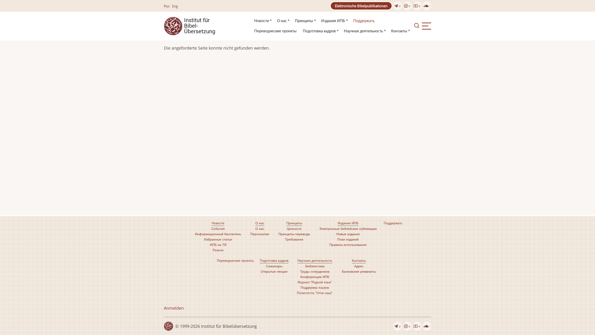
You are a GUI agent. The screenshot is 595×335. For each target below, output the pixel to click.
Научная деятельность (363, 31)
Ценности (294, 228)
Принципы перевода (294, 234)
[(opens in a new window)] (397, 6)
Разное (218, 250)
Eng (175, 6)
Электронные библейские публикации (348, 228)
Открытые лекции (274, 271)
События (218, 228)
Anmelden (174, 308)
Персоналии (259, 234)
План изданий (348, 239)
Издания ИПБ (333, 21)
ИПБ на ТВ (218, 244)
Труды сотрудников (314, 271)
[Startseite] (173, 25)
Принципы (304, 21)
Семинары (274, 266)
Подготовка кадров (319, 31)
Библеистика (314, 266)
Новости (261, 21)
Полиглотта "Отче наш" (315, 293)
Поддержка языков (315, 287)
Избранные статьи (218, 239)
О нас (282, 21)
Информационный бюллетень (218, 234)
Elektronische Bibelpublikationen (361, 5)
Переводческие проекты (275, 31)
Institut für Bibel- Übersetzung (199, 26)
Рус (167, 6)
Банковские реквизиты (359, 271)
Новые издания (348, 234)
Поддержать (364, 21)
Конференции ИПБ (314, 277)
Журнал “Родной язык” (315, 282)
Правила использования (348, 244)
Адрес (359, 266)
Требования (294, 239)
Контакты (399, 31)
